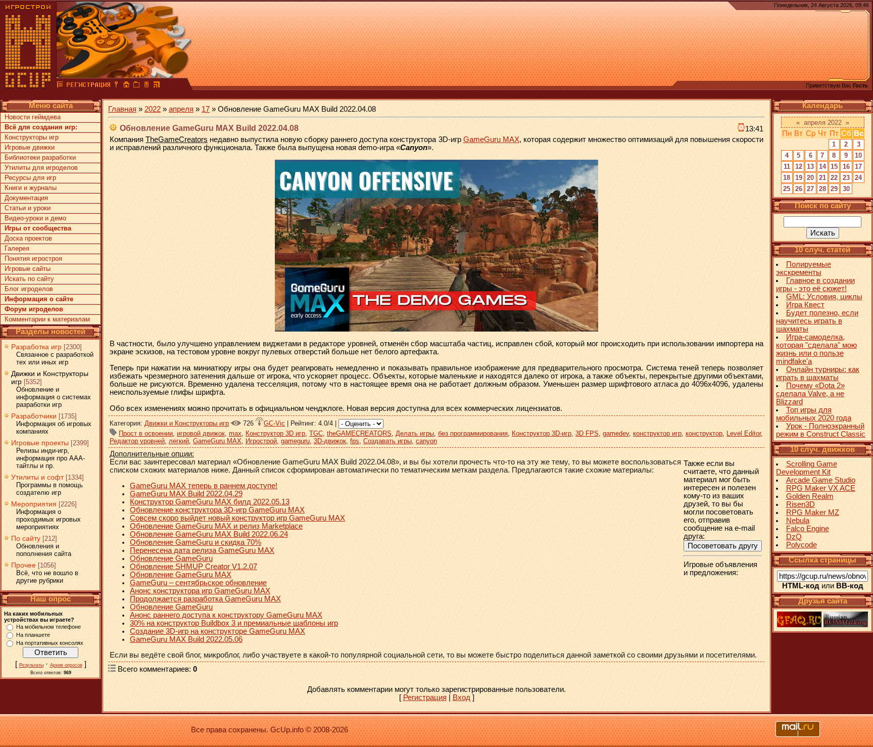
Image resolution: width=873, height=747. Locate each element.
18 (786, 177)
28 (822, 189)
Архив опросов (66, 665)
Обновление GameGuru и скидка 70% (195, 542)
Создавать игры (387, 441)
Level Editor (743, 433)
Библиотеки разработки (40, 157)
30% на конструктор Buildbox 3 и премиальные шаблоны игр (234, 623)
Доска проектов (28, 238)
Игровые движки (30, 147)
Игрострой (261, 441)
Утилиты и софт (37, 477)
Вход (461, 697)
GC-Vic (274, 423)
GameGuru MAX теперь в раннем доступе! (203, 486)
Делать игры (415, 433)
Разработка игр (36, 347)
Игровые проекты (40, 443)
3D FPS (587, 433)
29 (834, 189)
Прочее (23, 565)
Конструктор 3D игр (275, 433)
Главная (122, 109)
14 (822, 166)
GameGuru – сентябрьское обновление (198, 583)
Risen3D (800, 504)
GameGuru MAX (491, 139)
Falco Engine (807, 529)
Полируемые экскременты (803, 268)
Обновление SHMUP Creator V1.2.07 (193, 567)
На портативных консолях (49, 643)
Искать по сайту (29, 279)
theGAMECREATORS (359, 433)
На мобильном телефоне (48, 627)
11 (787, 166)
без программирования (473, 433)
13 (810, 166)
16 (846, 166)
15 (834, 166)
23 (846, 177)
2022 (152, 109)
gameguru (295, 441)
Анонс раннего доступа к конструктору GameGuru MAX (226, 615)
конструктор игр (657, 433)
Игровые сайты (28, 268)
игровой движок (201, 433)
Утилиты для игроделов (41, 167)
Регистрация (425, 697)
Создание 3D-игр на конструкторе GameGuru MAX (217, 631)
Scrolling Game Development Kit (806, 468)
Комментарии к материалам (47, 319)
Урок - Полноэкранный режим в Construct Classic (820, 430)
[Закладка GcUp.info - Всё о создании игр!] (136, 86)
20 (810, 177)
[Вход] (116, 86)
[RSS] (157, 86)
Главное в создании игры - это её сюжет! (815, 284)
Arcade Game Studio (820, 480)
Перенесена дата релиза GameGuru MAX (202, 550)
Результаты (31, 665)
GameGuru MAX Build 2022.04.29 (186, 494)
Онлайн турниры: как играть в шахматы (817, 373)
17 (206, 109)
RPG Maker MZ (812, 512)
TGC (316, 433)
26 (798, 189)
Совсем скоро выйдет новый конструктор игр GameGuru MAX (237, 518)
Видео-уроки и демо (35, 218)
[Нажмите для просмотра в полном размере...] (436, 329)
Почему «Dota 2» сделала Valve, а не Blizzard (810, 394)
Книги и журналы (31, 188)
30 (846, 189)
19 (798, 177)
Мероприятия (34, 504)
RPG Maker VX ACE (820, 488)
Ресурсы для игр (30, 177)
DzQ (794, 537)
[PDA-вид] (146, 86)
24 (858, 177)
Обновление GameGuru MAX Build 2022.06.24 (209, 534)
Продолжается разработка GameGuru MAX (205, 599)
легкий (179, 441)
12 (798, 166)
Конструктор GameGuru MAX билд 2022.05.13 (209, 502)
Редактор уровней (137, 441)
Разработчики (34, 416)
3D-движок (330, 441)
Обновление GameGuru (171, 558)
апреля (181, 109)
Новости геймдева (33, 117)
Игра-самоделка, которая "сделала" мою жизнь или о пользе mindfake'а (816, 349)
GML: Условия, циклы (824, 297)
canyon (426, 441)
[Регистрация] (88, 86)
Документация (26, 198)
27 (810, 189)
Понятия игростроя (33, 258)
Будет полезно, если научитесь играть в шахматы (817, 321)
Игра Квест (805, 305)
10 (858, 155)
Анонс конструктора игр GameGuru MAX (200, 591)
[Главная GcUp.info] (28, 86)
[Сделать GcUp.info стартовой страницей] (126, 86)
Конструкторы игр (32, 137)
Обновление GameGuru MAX (180, 575)
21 (822, 177)
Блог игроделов (29, 289)
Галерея (17, 248)
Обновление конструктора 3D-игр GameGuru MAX (217, 510)
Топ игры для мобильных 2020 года (813, 414)
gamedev (616, 433)
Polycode (801, 545)
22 (834, 177)
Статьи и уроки (28, 208)
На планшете (33, 635)
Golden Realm (810, 496)
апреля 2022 (823, 122)
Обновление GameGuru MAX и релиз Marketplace (216, 526)
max (235, 433)
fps (354, 441)
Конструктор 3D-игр (541, 433)
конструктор (704, 433)
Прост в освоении (146, 433)
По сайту (25, 538)
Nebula (797, 521)
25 (786, 189)
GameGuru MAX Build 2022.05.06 (186, 639)
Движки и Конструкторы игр (186, 423)
